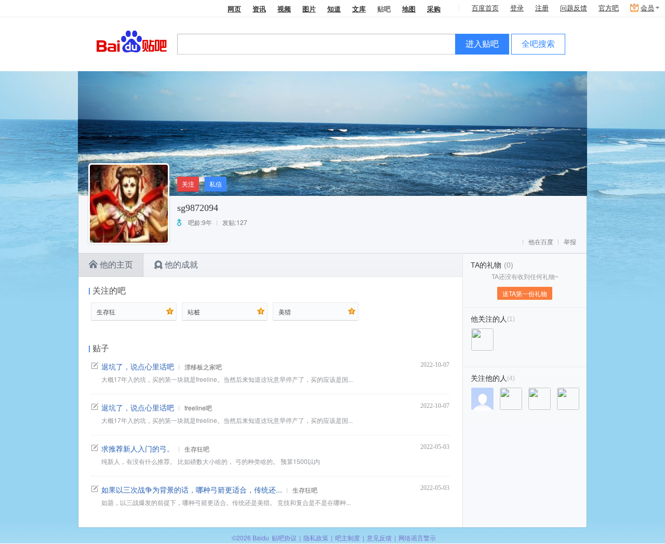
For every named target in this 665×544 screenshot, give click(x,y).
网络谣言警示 (417, 537)
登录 (517, 8)
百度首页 (485, 8)
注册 (542, 8)
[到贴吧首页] (132, 40)
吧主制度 (347, 537)
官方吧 (608, 8)
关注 (188, 183)
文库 (359, 9)
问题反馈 (573, 8)
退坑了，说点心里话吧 (137, 366)
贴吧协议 (284, 537)
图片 (309, 9)
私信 (215, 183)
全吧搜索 (538, 43)
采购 (434, 9)
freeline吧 (198, 407)
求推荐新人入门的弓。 (137, 448)
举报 (570, 242)
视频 (284, 9)
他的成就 (181, 264)
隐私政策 (315, 537)
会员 (647, 8)
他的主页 (116, 264)
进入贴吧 (482, 43)
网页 (234, 9)
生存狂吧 (196, 448)
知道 (334, 9)
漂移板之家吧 (203, 366)
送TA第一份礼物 (524, 293)
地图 (409, 9)
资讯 (259, 9)
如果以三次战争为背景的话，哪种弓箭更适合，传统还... (191, 489)
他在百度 (540, 242)
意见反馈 (379, 537)
